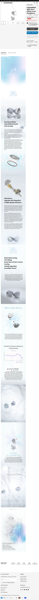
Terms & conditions (11, 582)
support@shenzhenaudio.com (25, 587)
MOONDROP (30, 5)
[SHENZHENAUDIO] (8, 2)
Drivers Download (23, 576)
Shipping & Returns (23, 579)
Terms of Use (3, 589)
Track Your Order (23, 578)
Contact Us (3, 590)
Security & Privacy (4, 587)
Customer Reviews (23, 581)
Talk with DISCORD (4, 592)
